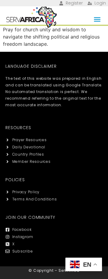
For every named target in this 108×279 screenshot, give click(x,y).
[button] (97, 19)
